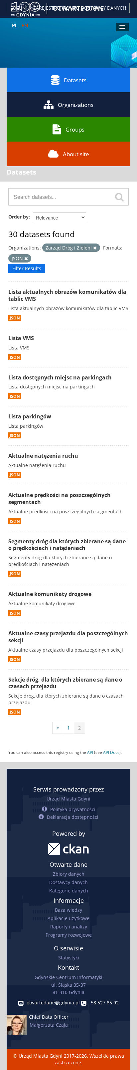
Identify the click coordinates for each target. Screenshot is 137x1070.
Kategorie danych (68, 890)
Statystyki (68, 957)
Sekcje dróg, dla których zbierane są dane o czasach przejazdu (65, 683)
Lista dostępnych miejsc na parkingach (60, 377)
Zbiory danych (68, 874)
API (90, 752)
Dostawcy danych (68, 882)
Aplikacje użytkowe (68, 918)
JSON (15, 317)
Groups (75, 129)
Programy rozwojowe (69, 935)
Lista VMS (21, 338)
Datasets (75, 80)
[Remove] (95, 248)
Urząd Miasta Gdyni (68, 799)
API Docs (111, 752)
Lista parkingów (29, 416)
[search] (119, 197)
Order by (18, 217)
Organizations (75, 105)
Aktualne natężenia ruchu (43, 455)
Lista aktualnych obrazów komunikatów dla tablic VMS (67, 295)
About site (76, 154)
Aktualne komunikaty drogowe (49, 594)
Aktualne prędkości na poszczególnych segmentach (59, 498)
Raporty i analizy (68, 926)
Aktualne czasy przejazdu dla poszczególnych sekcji (68, 637)
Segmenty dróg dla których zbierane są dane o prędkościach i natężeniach (67, 545)
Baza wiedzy (68, 910)
